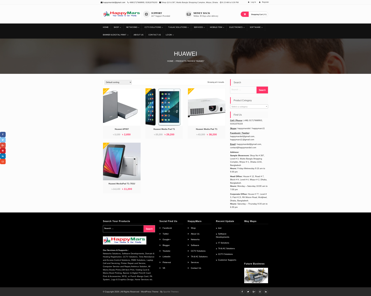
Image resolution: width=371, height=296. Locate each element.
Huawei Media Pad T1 (164, 129)
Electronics (235, 27)
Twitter (166, 234)
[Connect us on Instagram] (260, 292)
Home (106, 27)
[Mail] (3, 161)
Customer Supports (227, 260)
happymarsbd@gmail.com (114, 2)
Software (255, 27)
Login (169, 35)
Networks (131, 27)
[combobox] (249, 106)
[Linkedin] (3, 156)
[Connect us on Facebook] (242, 292)
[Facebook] (3, 134)
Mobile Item (216, 27)
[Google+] (3, 145)
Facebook (167, 228)
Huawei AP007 (122, 129)
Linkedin (166, 256)
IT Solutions (223, 243)
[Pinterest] (3, 150)
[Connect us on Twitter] (248, 292)
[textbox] (249, 107)
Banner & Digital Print (114, 35)
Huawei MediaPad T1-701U (122, 183)
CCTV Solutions (152, 27)
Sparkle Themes (170, 291)
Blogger (166, 245)
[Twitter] (3, 140)
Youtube (166, 251)
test (219, 228)
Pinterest (167, 262)
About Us (138, 35)
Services (198, 27)
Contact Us (154, 35)
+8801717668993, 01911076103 (143, 2)
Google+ (167, 239)
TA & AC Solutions (177, 27)
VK (164, 268)
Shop (116, 27)
